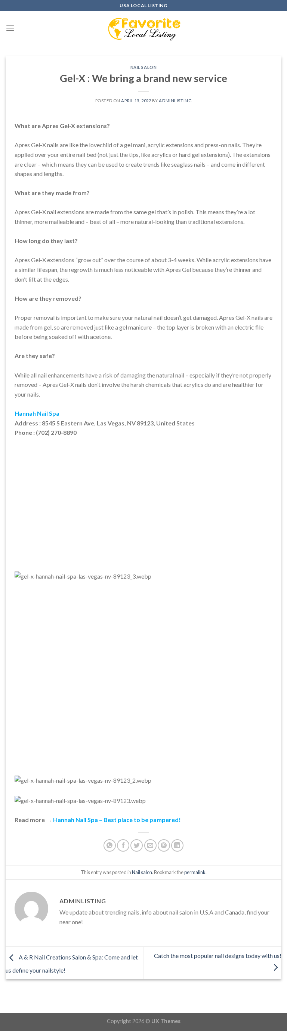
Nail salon (143, 67)
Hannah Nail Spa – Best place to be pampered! (117, 819)
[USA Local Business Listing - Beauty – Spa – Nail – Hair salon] (143, 28)
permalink (195, 872)
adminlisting (175, 100)
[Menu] (10, 28)
